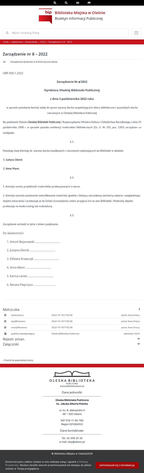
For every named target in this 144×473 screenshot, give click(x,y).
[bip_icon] (45, 16)
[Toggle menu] (136, 32)
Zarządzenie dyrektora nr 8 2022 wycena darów (34, 61)
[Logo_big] (72, 372)
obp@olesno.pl (76, 441)
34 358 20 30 (74, 438)
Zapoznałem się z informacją (117, 465)
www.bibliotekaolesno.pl (72, 386)
